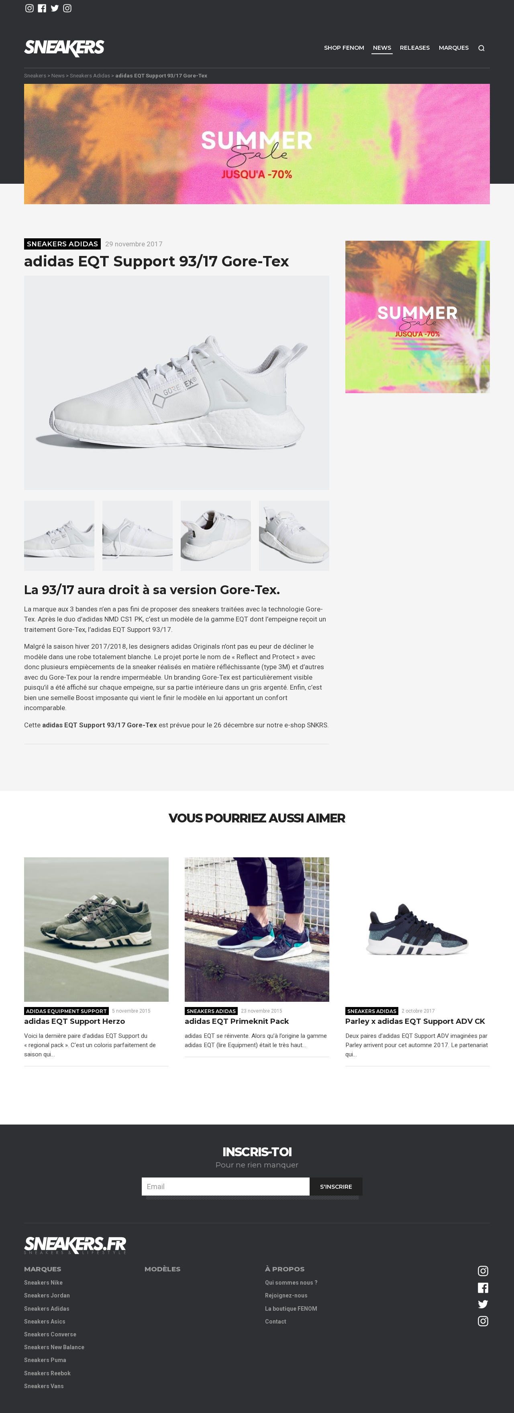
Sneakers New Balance (54, 1347)
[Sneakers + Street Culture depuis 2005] (75, 1245)
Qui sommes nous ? (291, 1282)
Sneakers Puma (45, 1360)
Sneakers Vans (44, 1386)
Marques (454, 47)
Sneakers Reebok (47, 1373)
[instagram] (29, 8)
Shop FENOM (344, 47)
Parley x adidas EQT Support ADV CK (415, 1021)
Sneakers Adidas (90, 75)
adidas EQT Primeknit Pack (237, 1021)
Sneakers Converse (50, 1334)
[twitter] (54, 8)
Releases (415, 47)
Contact (275, 1321)
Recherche (481, 48)
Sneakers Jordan (47, 1295)
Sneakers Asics (44, 1321)
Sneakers (35, 75)
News (382, 47)
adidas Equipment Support (66, 1011)
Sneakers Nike (43, 1282)
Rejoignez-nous (286, 1295)
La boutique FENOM (291, 1308)
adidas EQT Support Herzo (74, 1021)
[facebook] (42, 8)
